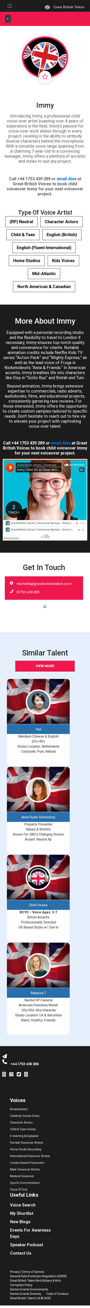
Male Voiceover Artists (25, 1169)
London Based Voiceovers (27, 1162)
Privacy (15, 1271)
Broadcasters (19, 1109)
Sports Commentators (25, 1182)
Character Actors (61, 221)
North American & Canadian (44, 286)
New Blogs (20, 1221)
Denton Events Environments (29, 1289)
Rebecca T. (38, 993)
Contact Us (20, 1253)
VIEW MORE (45, 666)
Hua (38, 729)
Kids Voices (63, 260)
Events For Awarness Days (30, 1233)
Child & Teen (23, 234)
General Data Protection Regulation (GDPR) (38, 1276)
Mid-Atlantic (44, 273)
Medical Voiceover (22, 1176)
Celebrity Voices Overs (25, 1115)
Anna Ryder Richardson (38, 817)
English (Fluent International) (44, 247)
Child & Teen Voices (23, 1129)
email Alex (66, 178)
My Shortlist (21, 1213)
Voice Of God (18, 1189)
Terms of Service (33, 1271)
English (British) (62, 234)
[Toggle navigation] (10, 6)
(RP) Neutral (21, 221)
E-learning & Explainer (24, 1136)
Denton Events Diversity (25, 1293)
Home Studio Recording (25, 1149)
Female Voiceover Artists (26, 1142)
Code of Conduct (57, 1293)
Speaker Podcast (26, 1244)
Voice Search (23, 1205)
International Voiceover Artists (30, 1156)
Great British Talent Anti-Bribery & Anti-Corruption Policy (36, 1283)
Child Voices (38, 905)
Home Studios (26, 260)
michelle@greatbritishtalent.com (44, 583)
